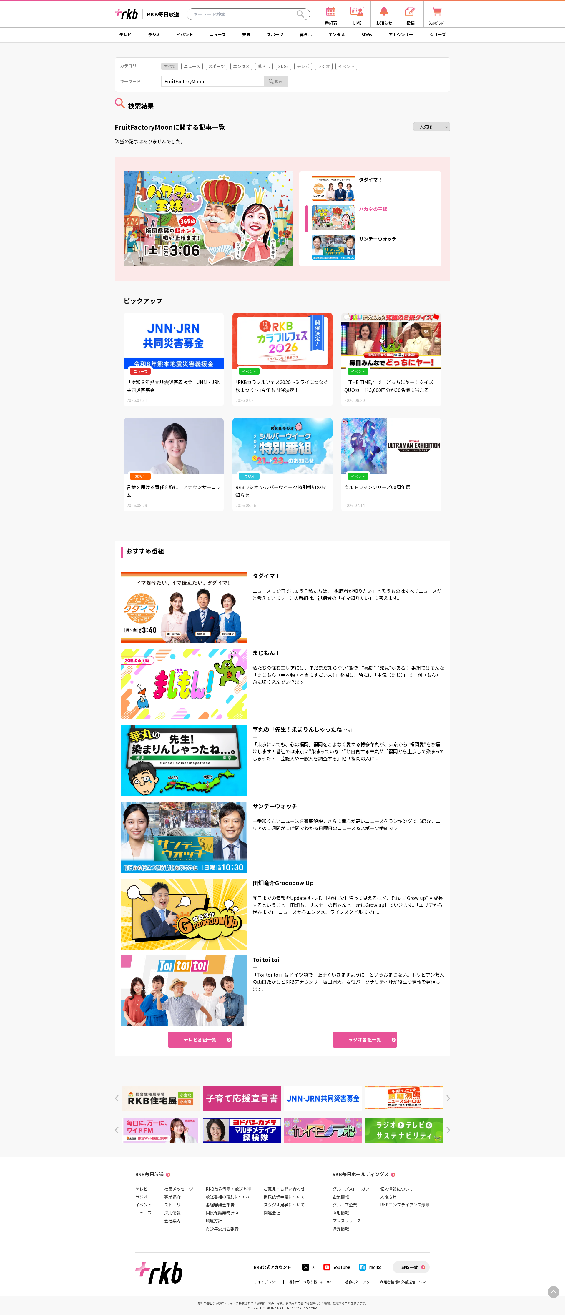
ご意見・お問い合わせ (284, 1189)
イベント (185, 34)
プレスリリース (347, 1220)
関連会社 (272, 1213)
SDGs (366, 34)
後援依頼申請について (284, 1197)
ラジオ (154, 34)
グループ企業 (345, 1205)
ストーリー (174, 1205)
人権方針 (388, 1197)
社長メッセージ (178, 1189)
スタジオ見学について (284, 1205)
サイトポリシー (266, 1281)
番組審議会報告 (220, 1205)
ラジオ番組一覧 (365, 1039)
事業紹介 (172, 1197)
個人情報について (396, 1189)
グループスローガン (351, 1189)
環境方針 (214, 1220)
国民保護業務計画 (222, 1213)
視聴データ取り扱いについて (312, 1281)
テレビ (125, 34)
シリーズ (438, 34)
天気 (246, 34)
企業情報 (341, 1197)
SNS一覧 (409, 1267)
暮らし (306, 34)
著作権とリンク (357, 1281)
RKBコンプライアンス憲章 (405, 1205)
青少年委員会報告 (222, 1228)
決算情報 (341, 1228)
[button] (117, 1098)
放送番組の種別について (228, 1197)
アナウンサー (400, 34)
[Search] (300, 14)
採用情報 (172, 1213)
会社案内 (172, 1220)
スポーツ (275, 34)
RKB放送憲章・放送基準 (228, 1189)
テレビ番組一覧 (200, 1039)
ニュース (218, 34)
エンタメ (336, 34)
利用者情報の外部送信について (405, 1281)
